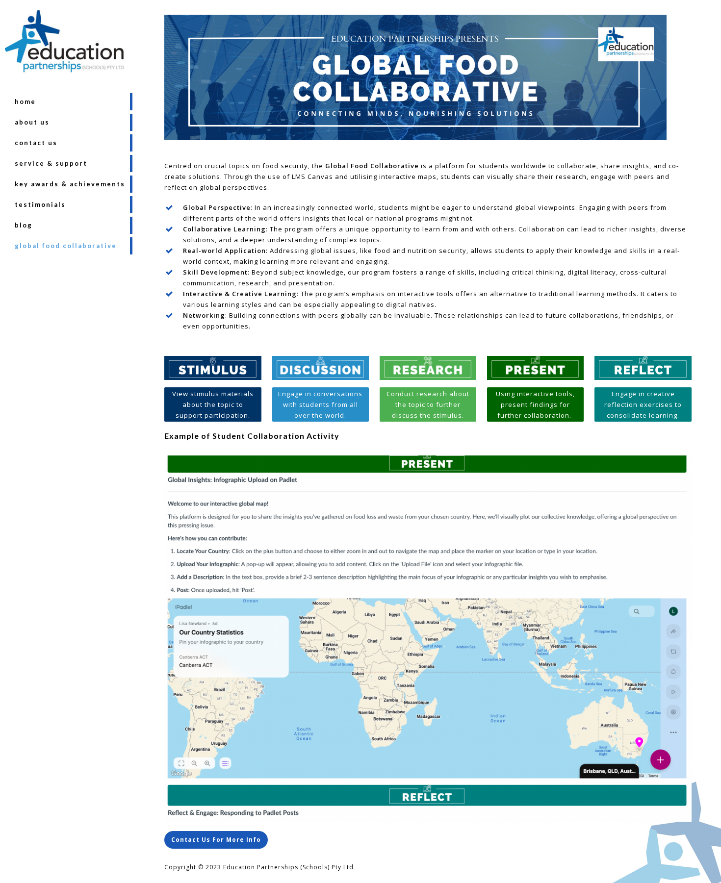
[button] (216, 840)
